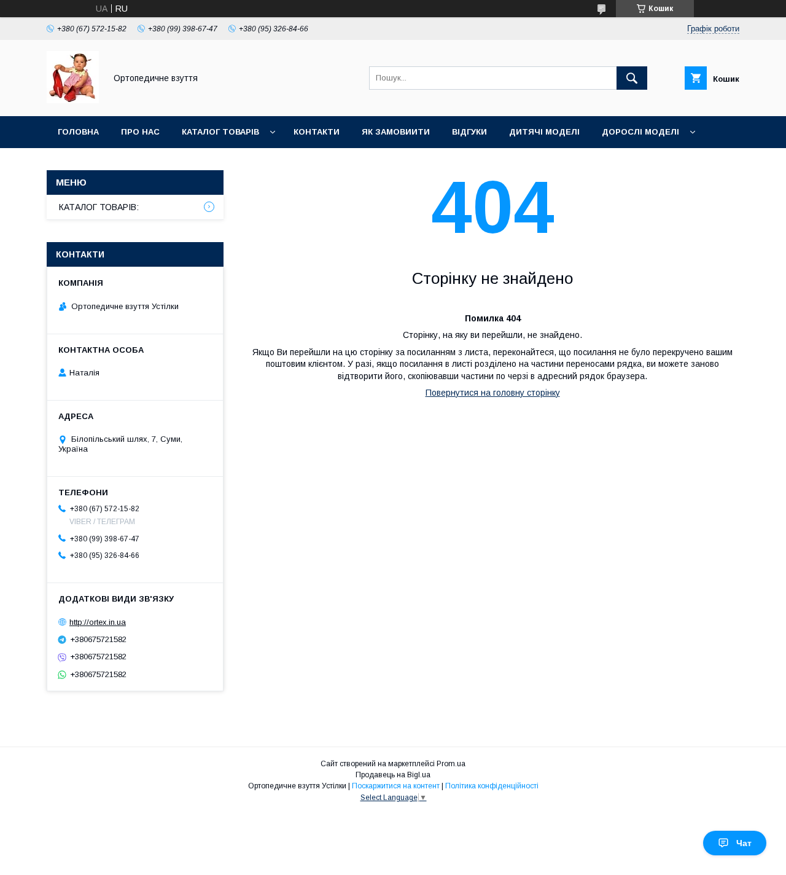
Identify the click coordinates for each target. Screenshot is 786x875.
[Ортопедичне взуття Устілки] (73, 100)
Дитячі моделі (544, 131)
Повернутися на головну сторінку (493, 393)
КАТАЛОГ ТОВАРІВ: (99, 207)
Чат (744, 843)
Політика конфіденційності (492, 786)
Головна (78, 131)
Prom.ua (451, 763)
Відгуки (469, 131)
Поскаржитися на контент (396, 786)
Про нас (140, 131)
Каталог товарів (220, 131)
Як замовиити (396, 131)
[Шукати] (632, 78)
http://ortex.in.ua (97, 622)
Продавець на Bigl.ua (393, 775)
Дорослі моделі (640, 131)
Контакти (317, 131)
